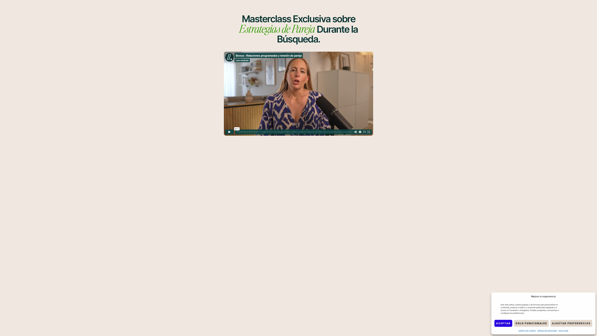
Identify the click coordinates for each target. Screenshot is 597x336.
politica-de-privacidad (547, 330)
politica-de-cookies (527, 330)
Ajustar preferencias (571, 323)
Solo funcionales (531, 323)
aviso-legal (563, 330)
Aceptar (503, 323)
